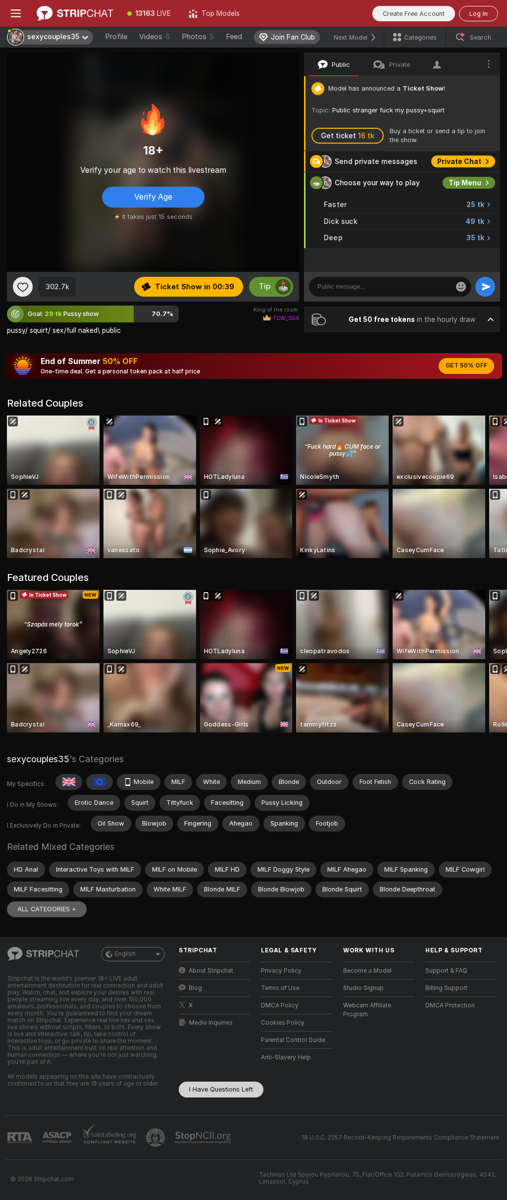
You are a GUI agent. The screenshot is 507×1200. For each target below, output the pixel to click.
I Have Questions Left (221, 1089)
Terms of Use (280, 988)
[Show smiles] (461, 287)
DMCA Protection (450, 1005)
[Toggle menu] (16, 13)
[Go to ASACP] (58, 1137)
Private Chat (459, 161)
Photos (198, 36)
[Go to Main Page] (75, 13)
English (125, 953)
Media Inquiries (211, 1022)
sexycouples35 (38, 759)
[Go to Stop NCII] (204, 1138)
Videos (154, 36)
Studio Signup (363, 988)
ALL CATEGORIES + (46, 909)
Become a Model (367, 970)
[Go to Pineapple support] (156, 1137)
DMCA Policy (280, 1005)
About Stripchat (211, 970)
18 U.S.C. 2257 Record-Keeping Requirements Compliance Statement (400, 1137)
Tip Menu (465, 183)
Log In (478, 13)
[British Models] (68, 782)
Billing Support (446, 988)
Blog (195, 988)
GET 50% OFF (466, 365)
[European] (99, 782)
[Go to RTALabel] (20, 1138)
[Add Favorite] (23, 287)
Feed (234, 36)
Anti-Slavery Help (286, 1057)
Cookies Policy (282, 1022)
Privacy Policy (281, 970)
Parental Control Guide (293, 1040)
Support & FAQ (446, 970)
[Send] (485, 287)
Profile (116, 36)
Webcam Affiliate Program (367, 1010)
